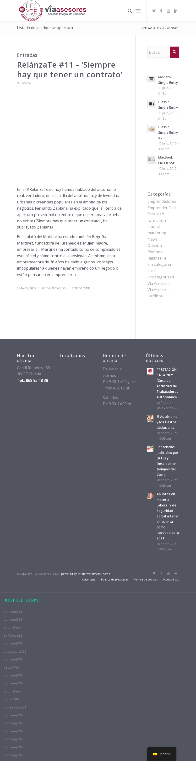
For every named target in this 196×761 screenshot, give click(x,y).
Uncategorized (160, 277)
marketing (156, 232)
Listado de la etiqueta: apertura (45, 27)
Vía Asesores (158, 283)
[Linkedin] (175, 10)
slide (151, 270)
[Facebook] (161, 10)
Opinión (154, 245)
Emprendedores (161, 201)
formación (156, 220)
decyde (84, 288)
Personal (155, 252)
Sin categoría (159, 264)
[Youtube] (168, 10)
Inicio (160, 28)
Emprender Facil (161, 207)
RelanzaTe (25, 83)
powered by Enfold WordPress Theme (85, 573)
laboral (153, 226)
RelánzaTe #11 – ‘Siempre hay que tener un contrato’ (69, 69)
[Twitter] (154, 10)
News (152, 239)
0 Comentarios (54, 288)
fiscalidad (155, 214)
